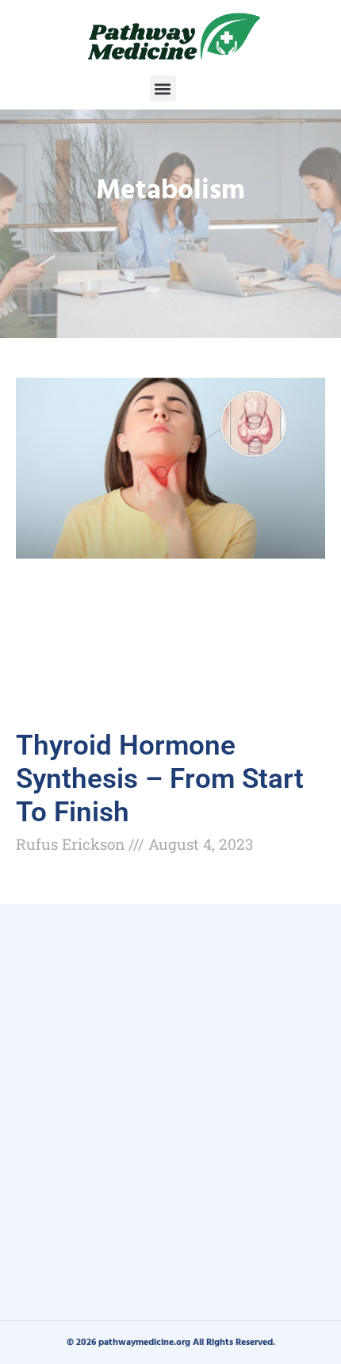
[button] (163, 88)
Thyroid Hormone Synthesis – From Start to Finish (160, 778)
